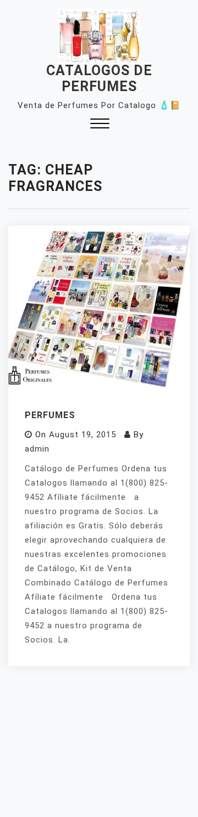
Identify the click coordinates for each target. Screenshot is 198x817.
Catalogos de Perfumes (99, 78)
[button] (99, 124)
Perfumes (50, 415)
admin (37, 449)
